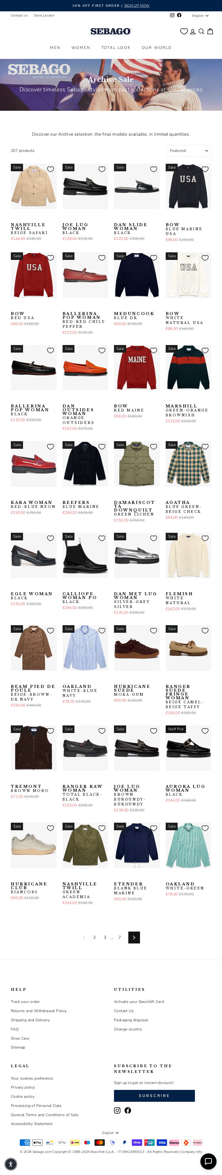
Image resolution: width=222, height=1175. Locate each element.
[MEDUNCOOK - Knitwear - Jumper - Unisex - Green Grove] (126, 306)
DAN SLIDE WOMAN (131, 229)
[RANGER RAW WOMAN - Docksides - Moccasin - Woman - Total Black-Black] (66, 779)
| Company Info (190, 1152)
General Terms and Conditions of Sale (44, 1114)
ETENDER (131, 888)
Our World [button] (157, 47)
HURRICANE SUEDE (132, 691)
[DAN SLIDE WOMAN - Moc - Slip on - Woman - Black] (117, 217)
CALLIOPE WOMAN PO (80, 598)
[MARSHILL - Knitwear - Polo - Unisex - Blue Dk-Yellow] (177, 398)
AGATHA (184, 507)
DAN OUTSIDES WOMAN (79, 414)
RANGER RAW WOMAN (83, 793)
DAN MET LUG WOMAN (136, 600)
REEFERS (81, 505)
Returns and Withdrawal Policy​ (39, 1010)
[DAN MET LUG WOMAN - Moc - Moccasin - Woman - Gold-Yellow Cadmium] (126, 586)
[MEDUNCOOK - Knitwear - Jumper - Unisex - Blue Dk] (117, 306)
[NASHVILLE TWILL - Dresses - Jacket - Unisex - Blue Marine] (23, 217)
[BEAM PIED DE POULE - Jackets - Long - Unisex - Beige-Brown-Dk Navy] (14, 679)
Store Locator (44, 15)
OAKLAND (80, 691)
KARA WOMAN (33, 505)
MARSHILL (187, 410)
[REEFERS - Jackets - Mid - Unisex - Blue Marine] (66, 495)
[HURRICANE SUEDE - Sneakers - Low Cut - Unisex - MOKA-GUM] (117, 679)
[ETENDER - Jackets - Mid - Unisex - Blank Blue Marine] (117, 876)
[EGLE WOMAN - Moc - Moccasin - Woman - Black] (14, 586)
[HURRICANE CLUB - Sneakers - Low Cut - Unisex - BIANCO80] (14, 876)
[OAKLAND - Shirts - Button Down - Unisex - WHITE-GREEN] (74, 679)
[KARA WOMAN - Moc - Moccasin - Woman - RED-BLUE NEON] (14, 495)
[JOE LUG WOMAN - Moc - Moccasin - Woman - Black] (66, 217)
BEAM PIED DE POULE (33, 693)
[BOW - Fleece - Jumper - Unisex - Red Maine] (177, 217)
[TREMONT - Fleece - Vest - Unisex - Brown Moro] (14, 779)
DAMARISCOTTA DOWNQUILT (134, 508)
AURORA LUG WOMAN (186, 790)
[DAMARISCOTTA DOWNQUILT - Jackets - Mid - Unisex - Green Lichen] (117, 495)
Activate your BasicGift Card (139, 1001)
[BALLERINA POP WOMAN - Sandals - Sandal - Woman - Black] (74, 306)
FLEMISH (179, 598)
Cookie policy (22, 1096)
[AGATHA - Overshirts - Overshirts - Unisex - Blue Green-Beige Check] (169, 495)
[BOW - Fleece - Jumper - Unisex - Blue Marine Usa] (169, 217)
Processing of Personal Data (36, 1105)
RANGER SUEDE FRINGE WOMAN (185, 697)
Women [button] (80, 47)
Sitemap (18, 1047)
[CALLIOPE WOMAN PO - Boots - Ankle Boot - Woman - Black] (66, 586)
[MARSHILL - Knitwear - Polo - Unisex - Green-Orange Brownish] (169, 398)
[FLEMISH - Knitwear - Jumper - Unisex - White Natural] (169, 586)
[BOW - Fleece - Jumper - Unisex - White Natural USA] (195, 217)
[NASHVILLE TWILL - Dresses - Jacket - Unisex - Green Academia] (31, 217)
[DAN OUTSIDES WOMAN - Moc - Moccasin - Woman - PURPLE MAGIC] (74, 398)
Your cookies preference (32, 1078)
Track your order (25, 1001)
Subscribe (154, 1095)
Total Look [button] (116, 47)
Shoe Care (20, 1038)
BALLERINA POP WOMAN (84, 320)
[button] (10, 1164)
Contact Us (124, 1010)
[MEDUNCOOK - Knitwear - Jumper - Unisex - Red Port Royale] (143, 306)
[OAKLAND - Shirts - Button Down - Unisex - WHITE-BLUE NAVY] (66, 679)
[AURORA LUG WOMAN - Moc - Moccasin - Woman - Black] (169, 779)
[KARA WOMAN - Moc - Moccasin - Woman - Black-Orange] (23, 495)
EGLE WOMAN (32, 596)
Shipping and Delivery (30, 1020)
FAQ (15, 1029)
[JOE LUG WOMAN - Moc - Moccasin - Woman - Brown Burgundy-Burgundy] (74, 217)
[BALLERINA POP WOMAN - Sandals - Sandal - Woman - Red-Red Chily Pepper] (66, 306)
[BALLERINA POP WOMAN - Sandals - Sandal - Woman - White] (83, 306)
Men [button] (55, 47)
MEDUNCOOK (134, 316)
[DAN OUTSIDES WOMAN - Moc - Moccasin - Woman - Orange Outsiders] (66, 398)
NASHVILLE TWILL (29, 229)
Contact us (19, 15)
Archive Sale (111, 79)
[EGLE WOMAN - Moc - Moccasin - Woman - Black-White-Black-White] (23, 586)
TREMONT (30, 789)
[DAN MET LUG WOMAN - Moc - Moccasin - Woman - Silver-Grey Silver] (117, 586)
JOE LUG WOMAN (76, 229)
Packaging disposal (131, 1020)
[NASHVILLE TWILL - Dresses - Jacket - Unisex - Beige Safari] (14, 217)
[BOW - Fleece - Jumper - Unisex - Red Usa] (186, 217)
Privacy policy (23, 1087)
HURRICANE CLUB (29, 888)
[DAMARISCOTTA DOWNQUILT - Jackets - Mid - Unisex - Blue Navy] (126, 495)
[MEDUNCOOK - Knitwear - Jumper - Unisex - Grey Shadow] (134, 306)
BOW (184, 229)
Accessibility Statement (32, 1123)
